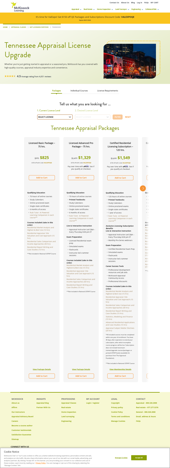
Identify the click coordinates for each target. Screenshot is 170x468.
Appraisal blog (42, 403)
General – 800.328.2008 (145, 412)
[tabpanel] (85, 245)
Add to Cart (41, 177)
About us (15, 403)
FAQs (146, 2)
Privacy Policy (41, 463)
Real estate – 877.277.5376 (147, 407)
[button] (143, 260)
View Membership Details (120, 369)
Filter (118, 117)
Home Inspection (104, 9)
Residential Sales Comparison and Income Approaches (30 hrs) (41, 242)
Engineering (136, 9)
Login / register (92, 403)
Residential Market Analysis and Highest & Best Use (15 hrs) (40, 228)
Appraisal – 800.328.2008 (146, 403)
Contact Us (114, 2)
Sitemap (15, 439)
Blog (133, 2)
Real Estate (88, 9)
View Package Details (42, 369)
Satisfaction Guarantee (21, 434)
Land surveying (67, 416)
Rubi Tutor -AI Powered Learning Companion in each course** (42, 215)
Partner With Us (43, 407)
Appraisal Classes (68, 403)
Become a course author (22, 425)
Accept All (138, 457)
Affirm (14, 407)
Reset (128, 117)
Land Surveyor (121, 9)
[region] (85, 458)
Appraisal (75, 9)
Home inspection (68, 412)
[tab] (56, 91)
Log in (139, 2)
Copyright (115, 403)
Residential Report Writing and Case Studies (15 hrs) (40, 248)
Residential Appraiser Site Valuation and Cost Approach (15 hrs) (41, 235)
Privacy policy (117, 407)
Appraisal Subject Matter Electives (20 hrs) (120, 329)
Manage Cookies (118, 421)
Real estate (66, 407)
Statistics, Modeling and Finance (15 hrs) (119, 317)
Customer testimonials (21, 430)
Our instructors (18, 412)
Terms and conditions (120, 416)
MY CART (154, 2)
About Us (125, 2)
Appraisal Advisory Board (22, 416)
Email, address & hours (146, 416)
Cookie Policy (117, 412)
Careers (15, 421)
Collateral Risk (151, 9)
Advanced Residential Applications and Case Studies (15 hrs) (120, 323)
